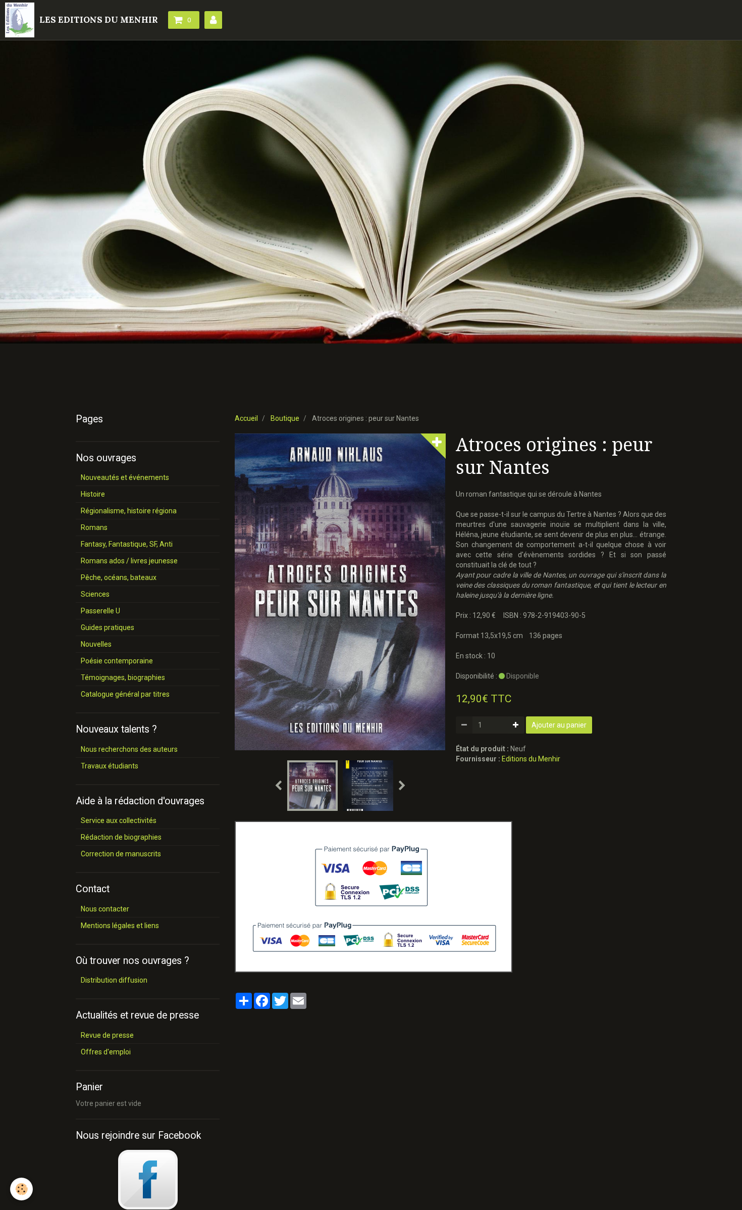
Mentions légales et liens (120, 926)
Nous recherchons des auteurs (129, 749)
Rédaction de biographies (121, 837)
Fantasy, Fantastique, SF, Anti (127, 544)
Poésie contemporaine (117, 661)
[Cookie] (21, 1189)
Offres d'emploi (106, 1052)
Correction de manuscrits (121, 854)
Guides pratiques (107, 627)
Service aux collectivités (118, 820)
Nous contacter (105, 909)
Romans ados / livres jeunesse (129, 561)
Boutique (285, 418)
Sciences (95, 594)
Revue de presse (107, 1035)
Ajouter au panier (559, 725)
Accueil (246, 418)
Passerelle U (100, 611)
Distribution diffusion (114, 980)
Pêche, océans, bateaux (118, 577)
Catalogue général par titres (125, 694)
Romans (94, 527)
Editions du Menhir (531, 759)
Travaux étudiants (109, 766)
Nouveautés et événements (125, 477)
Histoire (93, 494)
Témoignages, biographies (123, 677)
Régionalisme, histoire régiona (129, 511)
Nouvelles (96, 644)
